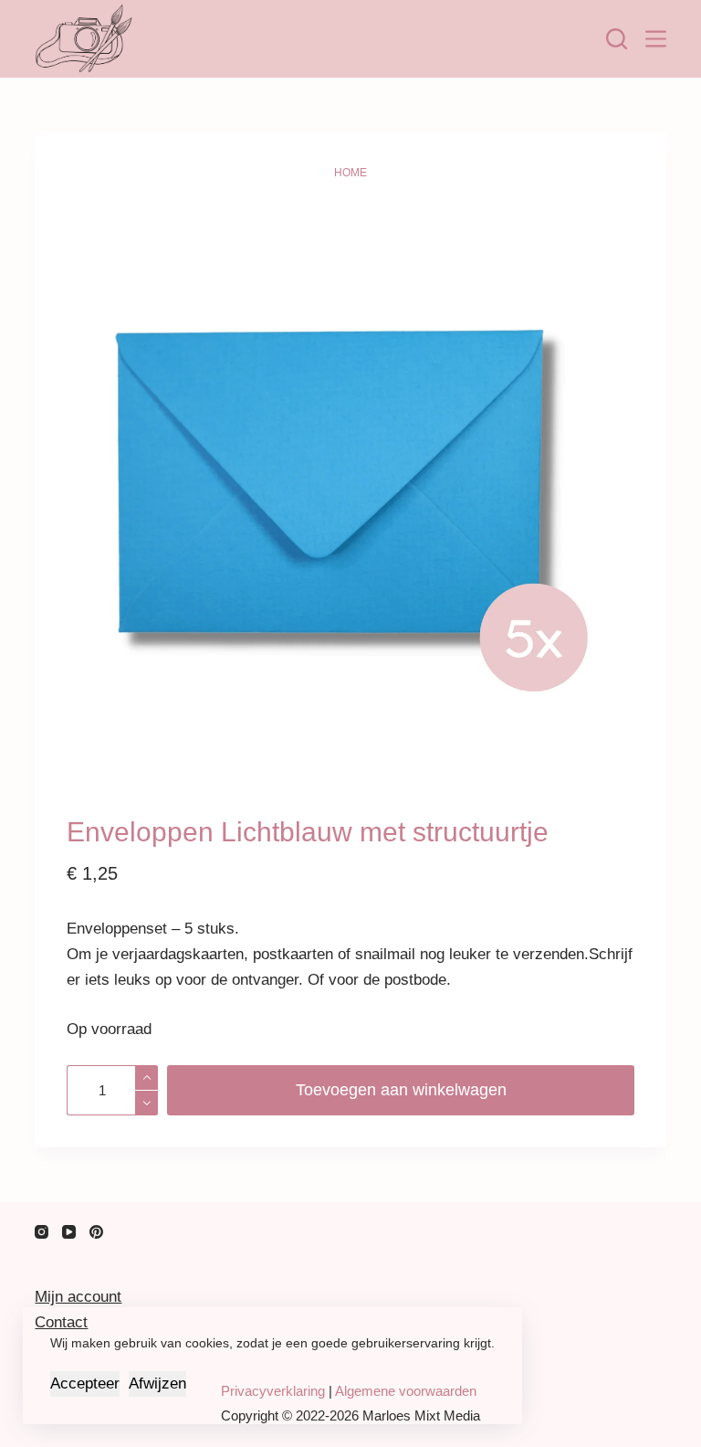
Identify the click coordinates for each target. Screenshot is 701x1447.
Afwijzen (157, 1383)
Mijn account (78, 1296)
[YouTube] (69, 1232)
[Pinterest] (96, 1232)
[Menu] (655, 38)
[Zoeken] (616, 38)
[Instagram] (41, 1232)
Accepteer (85, 1383)
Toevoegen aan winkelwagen (401, 1090)
